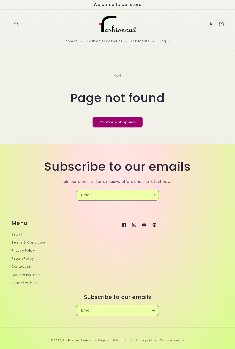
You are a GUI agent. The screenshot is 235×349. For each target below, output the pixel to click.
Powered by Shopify (94, 340)
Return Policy (22, 258)
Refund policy (122, 340)
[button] (16, 24)
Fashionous (71, 340)
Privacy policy (146, 340)
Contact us (21, 266)
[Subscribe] (153, 195)
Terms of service (172, 340)
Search (17, 234)
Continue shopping (117, 122)
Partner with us (24, 283)
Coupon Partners (26, 274)
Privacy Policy (23, 250)
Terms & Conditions (28, 242)
